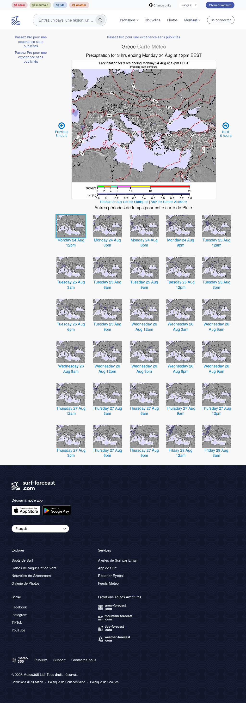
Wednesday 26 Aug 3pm (144, 368)
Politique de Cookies (104, 682)
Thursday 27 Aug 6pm (107, 452)
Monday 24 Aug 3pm (107, 242)
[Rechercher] (100, 20)
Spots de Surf (22, 560)
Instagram (19, 614)
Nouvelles (152, 20)
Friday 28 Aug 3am (216, 452)
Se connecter (221, 20)
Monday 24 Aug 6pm (144, 242)
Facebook (19, 606)
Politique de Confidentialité (66, 682)
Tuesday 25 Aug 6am (107, 284)
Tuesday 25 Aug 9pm (107, 326)
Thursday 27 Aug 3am (107, 410)
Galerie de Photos (26, 583)
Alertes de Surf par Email (117, 560)
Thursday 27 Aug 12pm (216, 410)
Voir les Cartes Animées (169, 201)
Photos (172, 20)
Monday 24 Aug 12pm (70, 242)
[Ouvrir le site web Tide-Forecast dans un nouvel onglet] (60, 5)
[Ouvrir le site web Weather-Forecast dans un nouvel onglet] (79, 5)
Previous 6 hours (61, 133)
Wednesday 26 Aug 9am (71, 368)
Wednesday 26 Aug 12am (144, 326)
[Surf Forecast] (16, 20)
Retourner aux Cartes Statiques (124, 201)
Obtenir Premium (220, 5)
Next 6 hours (226, 133)
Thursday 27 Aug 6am (144, 410)
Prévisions (127, 20)
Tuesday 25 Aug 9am (144, 284)
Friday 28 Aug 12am (180, 452)
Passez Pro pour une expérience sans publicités (31, 41)
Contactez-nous (83, 659)
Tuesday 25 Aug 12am (216, 242)
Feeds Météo (108, 583)
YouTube (18, 629)
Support (59, 659)
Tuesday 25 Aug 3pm (216, 284)
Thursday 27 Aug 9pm (144, 452)
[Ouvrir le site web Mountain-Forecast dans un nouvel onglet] (40, 5)
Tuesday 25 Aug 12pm (181, 284)
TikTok (17, 622)
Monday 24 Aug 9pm (180, 242)
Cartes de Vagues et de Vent (34, 567)
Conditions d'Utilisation (27, 682)
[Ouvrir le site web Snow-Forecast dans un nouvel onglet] (20, 5)
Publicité (41, 659)
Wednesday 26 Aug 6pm (180, 368)
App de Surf (107, 567)
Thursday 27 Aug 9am (180, 410)
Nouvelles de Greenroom (31, 575)
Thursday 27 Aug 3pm (71, 452)
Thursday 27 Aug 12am (71, 410)
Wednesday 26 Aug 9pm (216, 368)
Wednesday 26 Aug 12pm (107, 368)
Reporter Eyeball (111, 575)
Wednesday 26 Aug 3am (180, 326)
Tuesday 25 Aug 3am (71, 284)
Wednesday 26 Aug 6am (216, 326)
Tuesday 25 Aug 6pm (71, 326)
